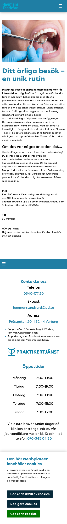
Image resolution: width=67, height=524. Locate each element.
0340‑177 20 (34, 293)
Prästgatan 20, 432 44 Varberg (33, 321)
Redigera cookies (23, 504)
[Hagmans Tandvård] (26, 6)
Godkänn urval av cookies (30, 494)
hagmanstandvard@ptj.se (33, 307)
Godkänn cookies (23, 514)
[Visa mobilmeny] (60, 6)
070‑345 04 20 (39, 438)
